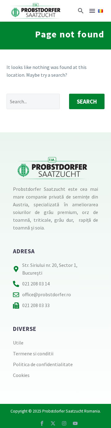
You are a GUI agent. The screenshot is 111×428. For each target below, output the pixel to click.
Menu (92, 10)
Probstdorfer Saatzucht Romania (71, 411)
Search (87, 101)
